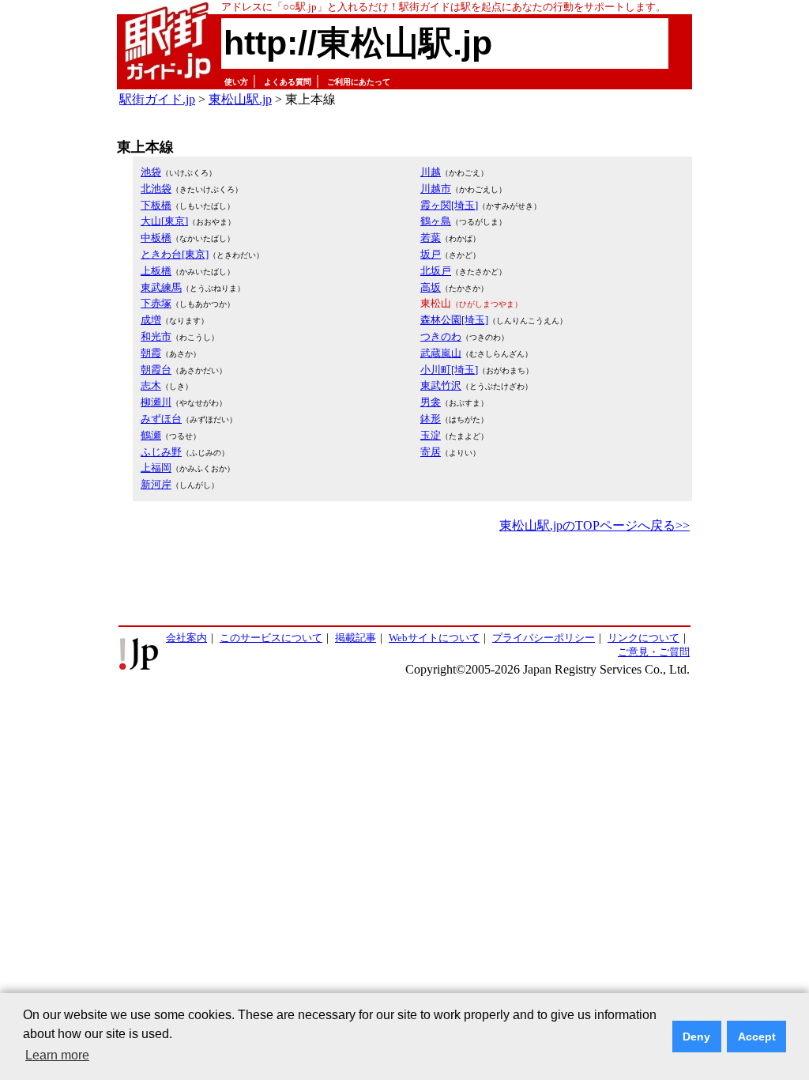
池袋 (151, 172)
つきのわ (440, 336)
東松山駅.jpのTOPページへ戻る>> (594, 525)
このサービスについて (271, 638)
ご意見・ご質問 (654, 652)
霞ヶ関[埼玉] (449, 205)
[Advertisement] (404, 580)
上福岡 (156, 468)
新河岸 (156, 484)
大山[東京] (164, 221)
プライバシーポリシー (543, 638)
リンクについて (643, 638)
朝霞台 (156, 370)
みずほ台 (161, 419)
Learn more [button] (57, 1055)
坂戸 (430, 254)
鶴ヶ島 (435, 221)
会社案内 (186, 638)
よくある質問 (287, 81)
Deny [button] (696, 1036)
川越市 (435, 188)
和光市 (156, 336)
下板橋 (156, 205)
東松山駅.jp (240, 99)
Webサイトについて (434, 638)
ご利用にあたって (358, 81)
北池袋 (156, 188)
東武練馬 (161, 287)
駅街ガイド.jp (157, 99)
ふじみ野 (161, 452)
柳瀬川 (156, 402)
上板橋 (156, 271)
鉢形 (430, 419)
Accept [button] (757, 1036)
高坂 (430, 287)
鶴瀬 (151, 435)
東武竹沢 (440, 385)
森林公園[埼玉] (454, 320)
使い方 (236, 81)
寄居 (430, 452)
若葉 (430, 238)
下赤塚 (156, 303)
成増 (151, 320)
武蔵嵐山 (440, 353)
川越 (430, 172)
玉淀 (430, 435)
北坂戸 (435, 271)
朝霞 (151, 353)
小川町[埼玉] (449, 370)
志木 (151, 385)
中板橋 (156, 238)
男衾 (430, 402)
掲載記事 (355, 638)
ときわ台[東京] (175, 254)
